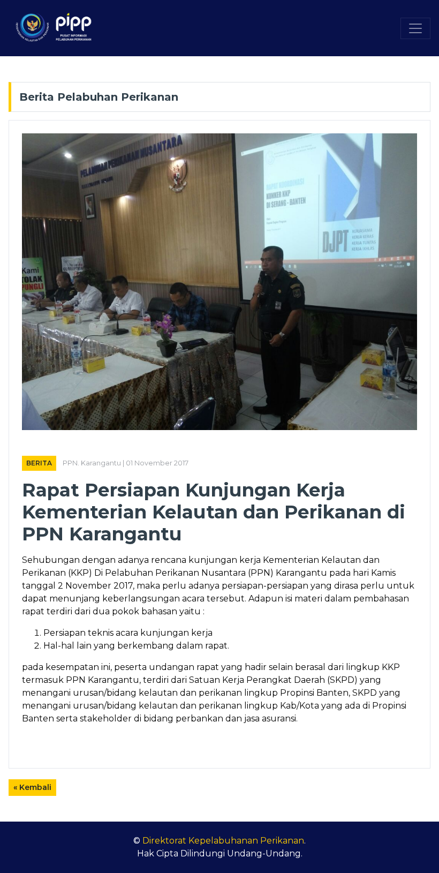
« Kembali (32, 787)
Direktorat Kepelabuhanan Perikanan (223, 841)
